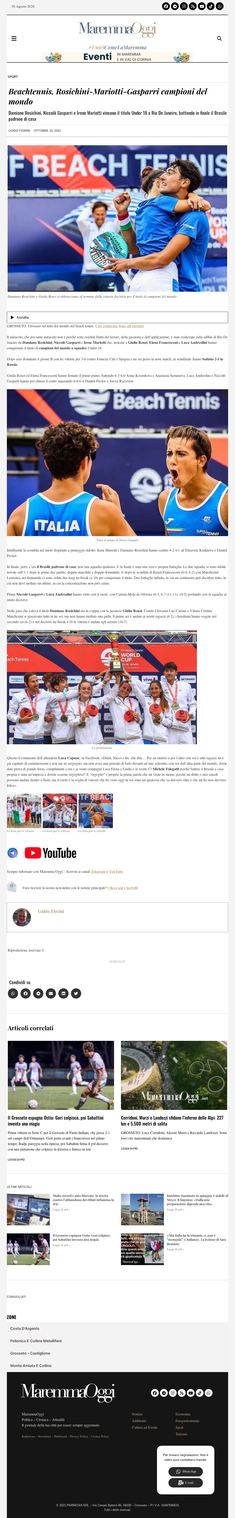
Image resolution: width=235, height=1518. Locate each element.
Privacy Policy (79, 1436)
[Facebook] (166, 6)
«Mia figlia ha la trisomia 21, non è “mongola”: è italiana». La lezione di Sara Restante (196, 1239)
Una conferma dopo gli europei (119, 325)
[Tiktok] (211, 6)
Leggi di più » (61, 1209)
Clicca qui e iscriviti (122, 887)
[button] (13, 993)
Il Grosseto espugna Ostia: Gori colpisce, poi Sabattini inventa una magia (56, 1120)
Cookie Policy (100, 1436)
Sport (13, 76)
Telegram (98, 871)
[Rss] (193, 6)
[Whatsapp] (220, 6)
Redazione (28, 1436)
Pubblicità (60, 1436)
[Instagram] (184, 6)
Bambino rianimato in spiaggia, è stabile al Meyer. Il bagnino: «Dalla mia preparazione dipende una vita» (197, 1199)
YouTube (116, 871)
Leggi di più (16, 1159)
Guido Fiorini (51, 911)
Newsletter (44, 1436)
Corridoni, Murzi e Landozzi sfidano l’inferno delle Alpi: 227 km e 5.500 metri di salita (172, 1120)
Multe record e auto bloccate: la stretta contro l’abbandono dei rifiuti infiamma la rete (83, 1199)
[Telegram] (175, 6)
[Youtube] (202, 6)
